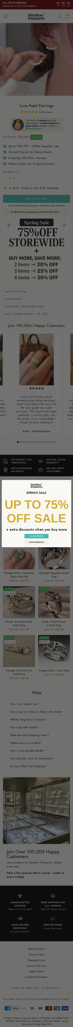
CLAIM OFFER (36, 536)
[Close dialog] (69, 482)
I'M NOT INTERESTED (36, 542)
